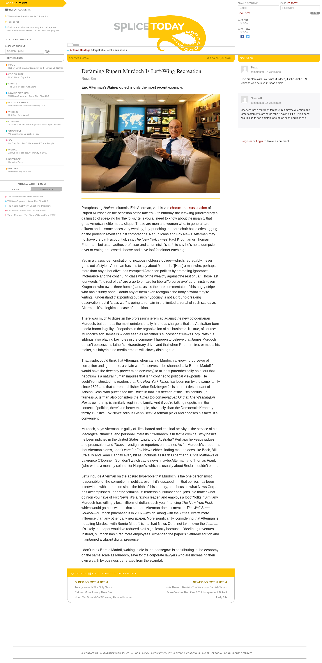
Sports (12, 83)
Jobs (137, 653)
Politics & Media (18, 102)
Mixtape (13, 168)
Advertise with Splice (116, 653)
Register (246, 141)
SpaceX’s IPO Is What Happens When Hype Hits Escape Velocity (41, 124)
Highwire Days (15, 162)
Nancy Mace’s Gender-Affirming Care (27, 105)
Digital (12, 149)
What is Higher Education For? (23, 134)
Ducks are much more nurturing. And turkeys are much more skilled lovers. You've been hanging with (34, 29)
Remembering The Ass (19, 171)
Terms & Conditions (188, 653)
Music (11, 65)
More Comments (21, 39)
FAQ (146, 653)
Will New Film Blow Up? (28, 96)
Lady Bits (221, 597)
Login (259, 141)
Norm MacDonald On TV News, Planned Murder (103, 597)
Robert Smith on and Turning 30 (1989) (35, 68)
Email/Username (248, 3)
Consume (13, 121)
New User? (244, 13)
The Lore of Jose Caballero (22, 87)
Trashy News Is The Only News (93, 587)
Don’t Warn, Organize (19, 77)
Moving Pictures (18, 93)
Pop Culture (15, 74)
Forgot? (292, 3)
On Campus (14, 131)
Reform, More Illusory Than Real (94, 592)
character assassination (188, 208)
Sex (10, 140)
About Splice (244, 21)
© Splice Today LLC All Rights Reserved (228, 653)
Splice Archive (16, 46)
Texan (255, 67)
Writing (13, 112)
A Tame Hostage (80, 50)
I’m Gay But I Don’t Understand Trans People (31, 143)
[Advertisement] (300, 35)
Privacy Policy (162, 653)
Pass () (289, 3)
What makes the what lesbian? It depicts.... (29, 16)
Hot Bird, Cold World (18, 115)
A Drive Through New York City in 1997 (27, 153)
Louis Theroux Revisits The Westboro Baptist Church (196, 587)
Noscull (256, 98)
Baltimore (14, 159)
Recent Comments (20, 10)
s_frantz (21, 3)
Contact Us (91, 653)
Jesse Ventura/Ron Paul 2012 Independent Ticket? (197, 592)
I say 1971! (13, 22)
